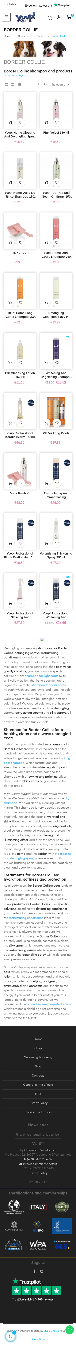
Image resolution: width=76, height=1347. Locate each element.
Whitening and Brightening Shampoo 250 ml (56, 375)
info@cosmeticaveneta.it (39, 1164)
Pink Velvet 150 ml (56, 132)
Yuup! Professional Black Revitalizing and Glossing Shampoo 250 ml (20, 555)
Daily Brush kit (20, 493)
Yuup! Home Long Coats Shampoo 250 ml (20, 315)
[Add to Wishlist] (20, 122)
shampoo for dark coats (48, 685)
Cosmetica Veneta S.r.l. (40, 1150)
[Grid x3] (19, 85)
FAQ (38, 1093)
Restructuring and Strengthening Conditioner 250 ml (56, 495)
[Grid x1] (6, 85)
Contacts (38, 1075)
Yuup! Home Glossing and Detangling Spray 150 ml (20, 135)
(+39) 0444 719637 (39, 1159)
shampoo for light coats (41, 676)
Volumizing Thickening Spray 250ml (56, 555)
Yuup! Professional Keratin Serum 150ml (20, 435)
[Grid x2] (12, 85)
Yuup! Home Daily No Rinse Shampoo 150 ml (20, 195)
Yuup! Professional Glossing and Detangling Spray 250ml (20, 615)
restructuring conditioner (26, 918)
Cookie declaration (38, 1112)
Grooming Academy (38, 1057)
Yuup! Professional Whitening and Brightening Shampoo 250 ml (56, 615)
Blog (38, 1066)
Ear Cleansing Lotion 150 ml (20, 375)
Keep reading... (14, 75)
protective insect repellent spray (49, 1004)
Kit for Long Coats (56, 433)
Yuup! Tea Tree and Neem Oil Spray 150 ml (56, 195)
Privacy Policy (38, 1103)
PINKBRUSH (19, 253)
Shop (38, 1048)
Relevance (61, 84)
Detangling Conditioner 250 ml (56, 315)
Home (38, 1039)
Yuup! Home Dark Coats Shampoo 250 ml (56, 255)
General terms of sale (38, 1084)
